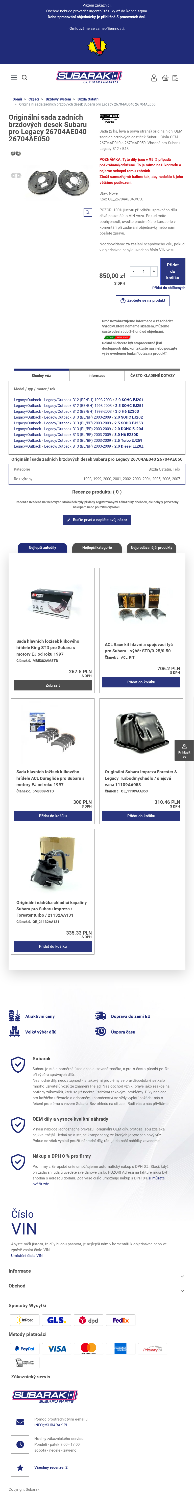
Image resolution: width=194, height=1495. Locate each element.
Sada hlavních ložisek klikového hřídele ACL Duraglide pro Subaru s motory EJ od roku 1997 (50, 778)
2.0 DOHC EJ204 (128, 429)
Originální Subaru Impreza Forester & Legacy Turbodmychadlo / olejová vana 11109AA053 (141, 778)
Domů (17, 99)
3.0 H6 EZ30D (127, 411)
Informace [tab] (96, 375)
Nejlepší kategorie (97, 548)
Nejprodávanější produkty (151, 548)
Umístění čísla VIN (27, 1255)
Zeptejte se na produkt (142, 301)
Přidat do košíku (172, 271)
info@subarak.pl (51, 1425)
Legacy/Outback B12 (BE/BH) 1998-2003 (78, 400)
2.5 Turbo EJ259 (128, 440)
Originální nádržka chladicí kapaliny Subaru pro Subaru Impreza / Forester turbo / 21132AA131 (51, 909)
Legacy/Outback (27, 400)
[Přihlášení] (154, 77)
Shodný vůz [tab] (41, 375)
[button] (29, 77)
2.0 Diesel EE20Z (128, 446)
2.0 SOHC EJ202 (128, 417)
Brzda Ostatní (89, 99)
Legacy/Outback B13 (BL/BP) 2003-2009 (77, 417)
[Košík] (165, 77)
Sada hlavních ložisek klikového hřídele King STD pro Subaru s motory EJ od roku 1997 (47, 647)
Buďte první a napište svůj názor (97, 520)
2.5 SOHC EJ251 (129, 405)
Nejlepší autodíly (42, 548)
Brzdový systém (58, 99)
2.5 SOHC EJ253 (128, 423)
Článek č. (23, 661)
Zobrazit (53, 685)
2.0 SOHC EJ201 (129, 400)
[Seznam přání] (175, 77)
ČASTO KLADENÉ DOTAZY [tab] (152, 375)
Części (34, 99)
